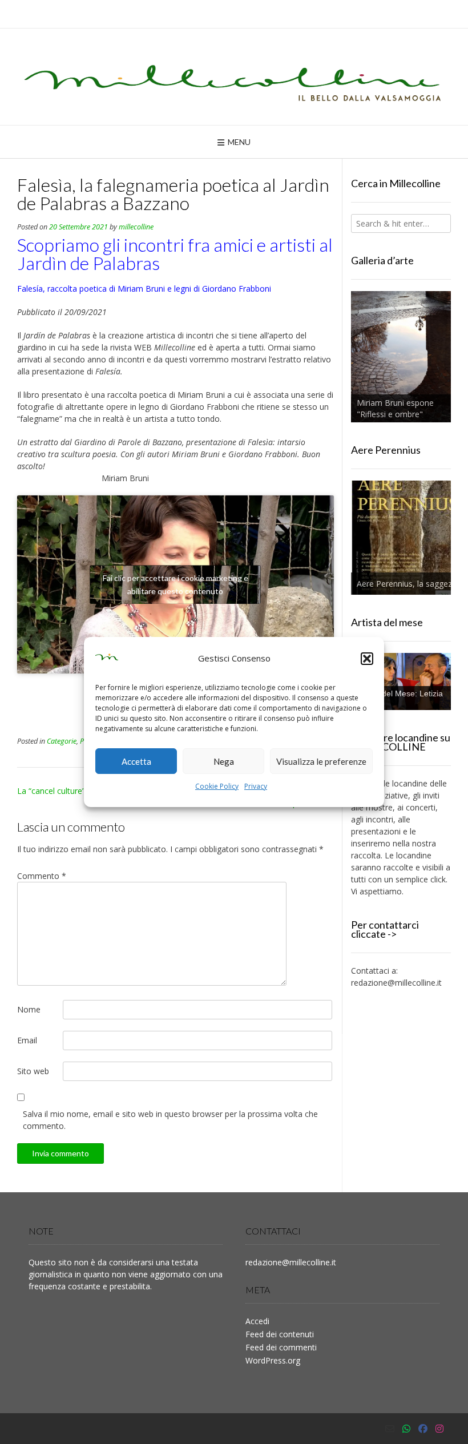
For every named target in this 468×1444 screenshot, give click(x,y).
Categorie (61, 741)
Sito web (33, 1071)
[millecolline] (234, 76)
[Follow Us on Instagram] (439, 1428)
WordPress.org (272, 1360)
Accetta (136, 761)
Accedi (257, 1321)
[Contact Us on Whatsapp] (406, 1428)
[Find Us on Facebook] (423, 1428)
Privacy (255, 786)
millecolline (136, 227)
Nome (29, 1009)
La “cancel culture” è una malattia (78, 790)
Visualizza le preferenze (321, 761)
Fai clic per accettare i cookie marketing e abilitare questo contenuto (175, 584)
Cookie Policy (217, 786)
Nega (223, 761)
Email (27, 1040)
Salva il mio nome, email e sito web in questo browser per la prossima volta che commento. (170, 1119)
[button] (367, 658)
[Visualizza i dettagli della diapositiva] (401, 357)
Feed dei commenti (281, 1347)
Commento (41, 875)
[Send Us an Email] (390, 1428)
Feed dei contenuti (279, 1334)
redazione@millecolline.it (396, 982)
